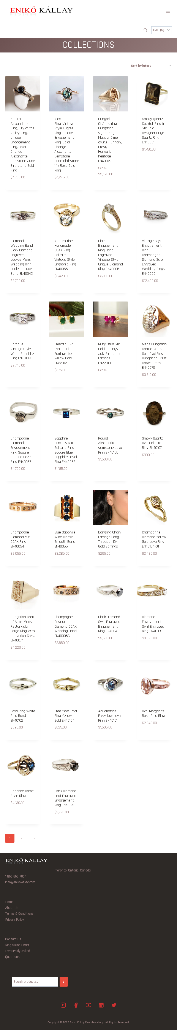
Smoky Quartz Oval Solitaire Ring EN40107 (152, 443)
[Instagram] (63, 1005)
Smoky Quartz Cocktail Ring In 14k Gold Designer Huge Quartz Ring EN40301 (153, 130)
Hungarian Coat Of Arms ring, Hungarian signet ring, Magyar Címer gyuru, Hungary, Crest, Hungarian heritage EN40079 (110, 139)
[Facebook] (75, 1005)
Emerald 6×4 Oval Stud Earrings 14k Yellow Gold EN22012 (63, 353)
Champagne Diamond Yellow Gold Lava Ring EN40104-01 (154, 539)
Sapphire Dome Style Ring (22, 793)
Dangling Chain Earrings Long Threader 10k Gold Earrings (109, 539)
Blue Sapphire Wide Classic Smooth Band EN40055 (64, 539)
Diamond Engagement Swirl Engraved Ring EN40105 (153, 623)
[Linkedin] (101, 1005)
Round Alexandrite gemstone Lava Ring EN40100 (110, 445)
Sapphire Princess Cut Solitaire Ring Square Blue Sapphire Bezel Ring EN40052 (65, 450)
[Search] (64, 982)
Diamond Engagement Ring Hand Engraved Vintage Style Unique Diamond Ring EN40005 (110, 254)
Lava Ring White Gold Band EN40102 (23, 716)
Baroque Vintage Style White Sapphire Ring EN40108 (22, 351)
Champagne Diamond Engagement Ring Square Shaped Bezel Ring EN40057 (21, 450)
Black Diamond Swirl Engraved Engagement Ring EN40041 (109, 623)
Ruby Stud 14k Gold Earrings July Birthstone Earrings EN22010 (109, 353)
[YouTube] (88, 1005)
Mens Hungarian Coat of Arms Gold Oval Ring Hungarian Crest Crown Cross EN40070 (154, 356)
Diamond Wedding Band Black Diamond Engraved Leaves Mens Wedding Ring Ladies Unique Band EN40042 (22, 257)
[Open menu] (168, 11)
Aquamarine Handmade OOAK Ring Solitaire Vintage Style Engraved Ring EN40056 (65, 254)
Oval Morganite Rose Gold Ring (153, 713)
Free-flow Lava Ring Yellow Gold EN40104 (65, 716)
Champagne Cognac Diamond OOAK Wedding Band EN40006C (65, 626)
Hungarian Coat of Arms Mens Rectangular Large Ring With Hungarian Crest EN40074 (23, 628)
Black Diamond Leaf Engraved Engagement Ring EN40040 (65, 798)
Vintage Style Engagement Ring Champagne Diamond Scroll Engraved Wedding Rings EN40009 (153, 257)
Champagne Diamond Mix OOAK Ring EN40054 (20, 539)
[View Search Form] (145, 30)
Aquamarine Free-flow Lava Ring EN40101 (109, 716)
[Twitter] (113, 1005)
